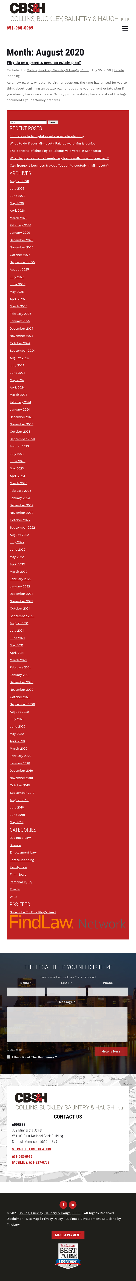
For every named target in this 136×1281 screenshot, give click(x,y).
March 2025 (18, 306)
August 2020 (19, 711)
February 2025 (20, 314)
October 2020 (20, 697)
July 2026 (17, 188)
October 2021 (20, 608)
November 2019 (21, 778)
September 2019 (22, 792)
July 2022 (17, 542)
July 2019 (17, 807)
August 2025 (19, 269)
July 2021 (17, 630)
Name (26, 983)
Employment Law (23, 852)
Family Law (18, 867)
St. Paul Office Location (31, 1149)
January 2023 (20, 498)
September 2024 (22, 350)
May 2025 (17, 291)
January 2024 (20, 409)
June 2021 (17, 638)
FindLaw (13, 1224)
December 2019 (21, 770)
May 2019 (16, 822)
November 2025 (21, 247)
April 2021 (17, 653)
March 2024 (18, 395)
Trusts (15, 889)
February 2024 (20, 402)
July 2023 (17, 454)
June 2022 (17, 549)
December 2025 (21, 240)
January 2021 (19, 675)
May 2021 (16, 645)
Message (67, 1002)
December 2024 (21, 328)
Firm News (18, 874)
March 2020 (18, 748)
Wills (13, 897)
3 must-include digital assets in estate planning (47, 136)
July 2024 (17, 365)
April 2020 (17, 741)
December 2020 (21, 682)
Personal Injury (21, 882)
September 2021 (22, 616)
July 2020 (17, 719)
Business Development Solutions (91, 1218)
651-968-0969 (20, 28)
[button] (125, 28)
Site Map (32, 1218)
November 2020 (21, 689)
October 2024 (20, 343)
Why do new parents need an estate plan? (44, 62)
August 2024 (19, 358)
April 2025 (17, 299)
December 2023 (21, 417)
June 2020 (17, 726)
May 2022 (17, 557)
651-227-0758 (39, 1162)
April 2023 (17, 476)
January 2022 (20, 586)
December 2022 (21, 505)
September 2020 (22, 704)
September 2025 (22, 262)
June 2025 (17, 284)
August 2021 (19, 623)
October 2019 (20, 785)
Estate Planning (22, 860)
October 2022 (20, 520)
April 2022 (17, 564)
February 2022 (20, 579)
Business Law (20, 837)
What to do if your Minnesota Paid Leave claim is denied (53, 143)
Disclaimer (14, 1049)
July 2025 (17, 277)
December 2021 (21, 593)
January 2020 (20, 763)
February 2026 (20, 225)
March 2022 (18, 571)
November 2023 (21, 424)
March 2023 (18, 483)
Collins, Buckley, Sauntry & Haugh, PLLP (58, 70)
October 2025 (20, 255)
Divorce (15, 845)
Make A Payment (68, 1235)
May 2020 (17, 734)
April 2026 (17, 210)
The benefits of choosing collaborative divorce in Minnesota (55, 151)
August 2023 (19, 446)
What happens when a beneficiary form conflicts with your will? (59, 158)
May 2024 (17, 380)
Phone (108, 983)
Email (66, 983)
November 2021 (21, 601)
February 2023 (20, 490)
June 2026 (17, 196)
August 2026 (19, 181)
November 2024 (21, 336)
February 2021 (20, 667)
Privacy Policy (52, 1218)
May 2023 (17, 468)
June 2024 (17, 372)
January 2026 (20, 232)
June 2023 (17, 461)
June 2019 (17, 815)
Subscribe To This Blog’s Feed (33, 912)
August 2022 (19, 535)
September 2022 (22, 527)
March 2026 (18, 218)
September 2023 (22, 439)
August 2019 (19, 800)
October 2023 (20, 431)
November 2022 (21, 512)
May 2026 (17, 203)
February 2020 (20, 756)
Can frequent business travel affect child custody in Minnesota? (59, 165)
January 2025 (20, 321)
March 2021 (18, 660)
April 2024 (17, 387)
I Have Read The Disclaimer (34, 1057)
